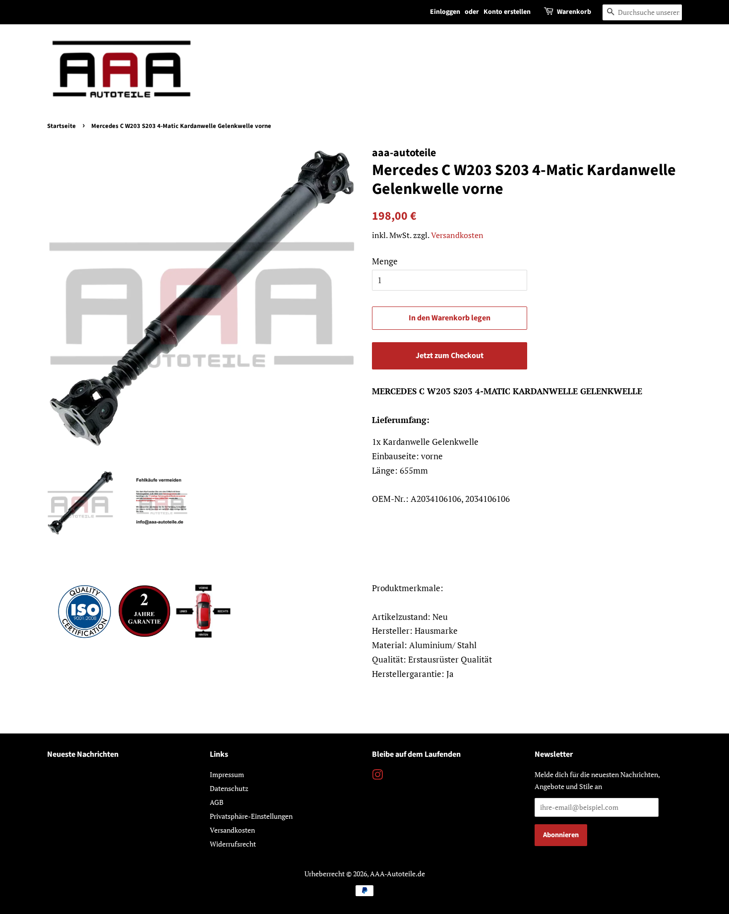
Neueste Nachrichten (83, 754)
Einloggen (445, 12)
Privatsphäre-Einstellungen (251, 816)
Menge (385, 261)
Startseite (61, 126)
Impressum (227, 774)
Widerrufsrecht (233, 844)
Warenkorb (574, 12)
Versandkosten (457, 235)
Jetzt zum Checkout (450, 355)
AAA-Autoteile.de (397, 873)
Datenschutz (229, 788)
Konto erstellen (507, 12)
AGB (217, 802)
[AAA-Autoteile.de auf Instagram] (377, 776)
